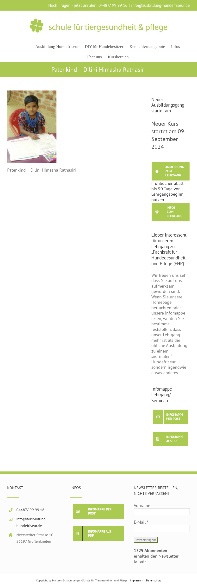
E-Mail (141, 522)
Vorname (142, 505)
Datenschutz (153, 580)
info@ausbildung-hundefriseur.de (160, 5)
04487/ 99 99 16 (112, 5)
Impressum (136, 580)
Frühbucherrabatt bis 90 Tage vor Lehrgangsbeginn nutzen (167, 191)
